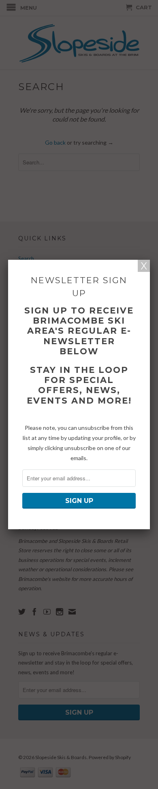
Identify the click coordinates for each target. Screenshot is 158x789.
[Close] (144, 266)
